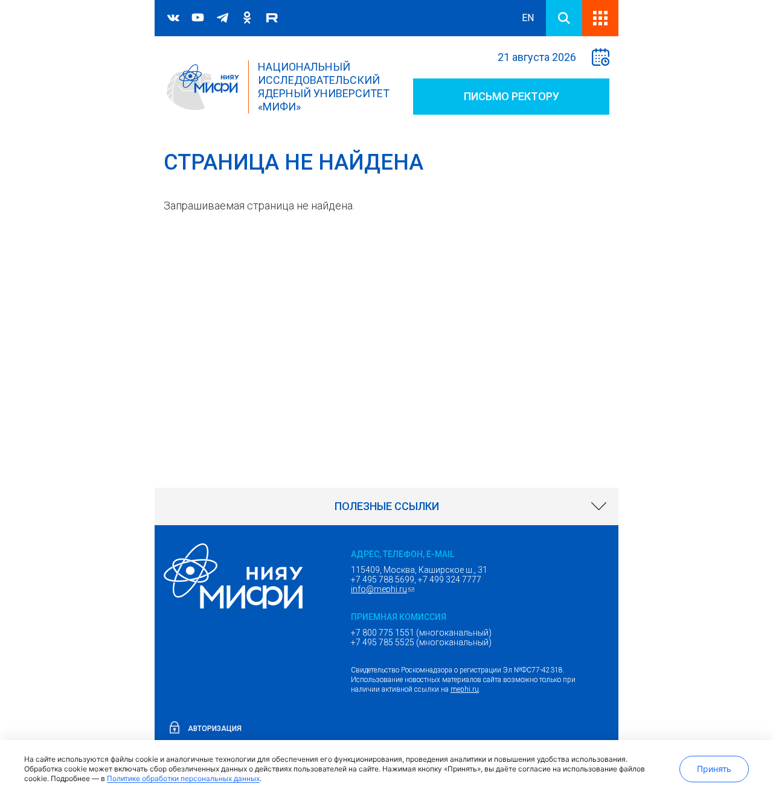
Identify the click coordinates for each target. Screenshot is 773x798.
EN (528, 18)
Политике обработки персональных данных (183, 778)
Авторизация (215, 728)
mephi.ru (465, 689)
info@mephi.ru (384, 589)
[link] (386, 506)
